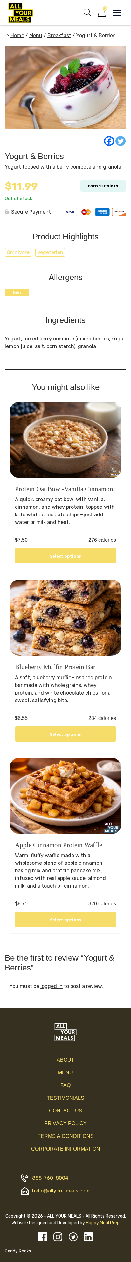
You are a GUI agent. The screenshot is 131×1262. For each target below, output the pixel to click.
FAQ (65, 1085)
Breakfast (59, 35)
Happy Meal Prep (103, 1222)
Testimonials (65, 1098)
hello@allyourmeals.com (61, 1191)
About (65, 1060)
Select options (65, 556)
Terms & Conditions (66, 1136)
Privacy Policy (65, 1123)
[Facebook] (109, 141)
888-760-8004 (50, 1178)
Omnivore (18, 252)
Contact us (65, 1110)
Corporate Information (65, 1148)
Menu (35, 35)
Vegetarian (50, 252)
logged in (51, 986)
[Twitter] (120, 141)
